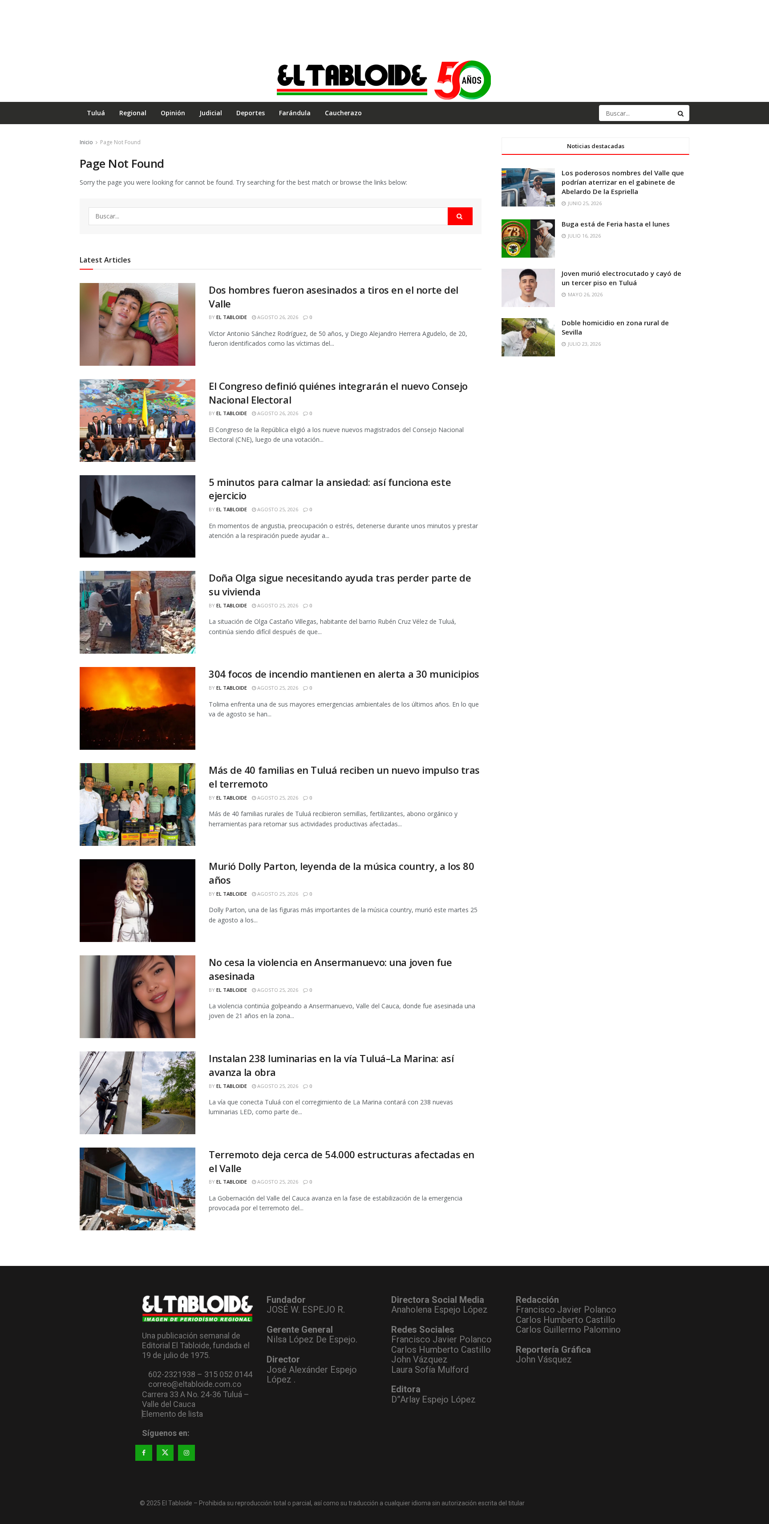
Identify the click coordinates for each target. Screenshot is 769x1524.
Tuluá (96, 113)
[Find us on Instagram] (186, 1453)
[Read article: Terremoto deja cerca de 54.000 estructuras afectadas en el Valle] (137, 1189)
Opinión (173, 113)
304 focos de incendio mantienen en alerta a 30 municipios (344, 673)
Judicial (210, 113)
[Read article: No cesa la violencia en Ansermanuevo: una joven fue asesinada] (137, 996)
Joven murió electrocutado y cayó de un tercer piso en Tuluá (621, 278)
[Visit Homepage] (384, 79)
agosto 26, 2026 (277, 317)
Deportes (250, 113)
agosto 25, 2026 (277, 509)
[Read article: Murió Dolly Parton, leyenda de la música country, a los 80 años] (137, 900)
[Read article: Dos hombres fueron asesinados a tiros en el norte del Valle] (137, 324)
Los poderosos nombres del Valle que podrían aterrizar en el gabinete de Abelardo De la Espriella (623, 182)
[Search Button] (681, 113)
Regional (132, 113)
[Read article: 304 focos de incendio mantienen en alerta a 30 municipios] (137, 708)
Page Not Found (120, 142)
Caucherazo (343, 113)
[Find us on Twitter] (165, 1453)
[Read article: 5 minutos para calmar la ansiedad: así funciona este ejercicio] (137, 516)
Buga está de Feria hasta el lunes (616, 223)
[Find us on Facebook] (143, 1453)
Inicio (86, 142)
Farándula (295, 113)
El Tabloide (231, 317)
